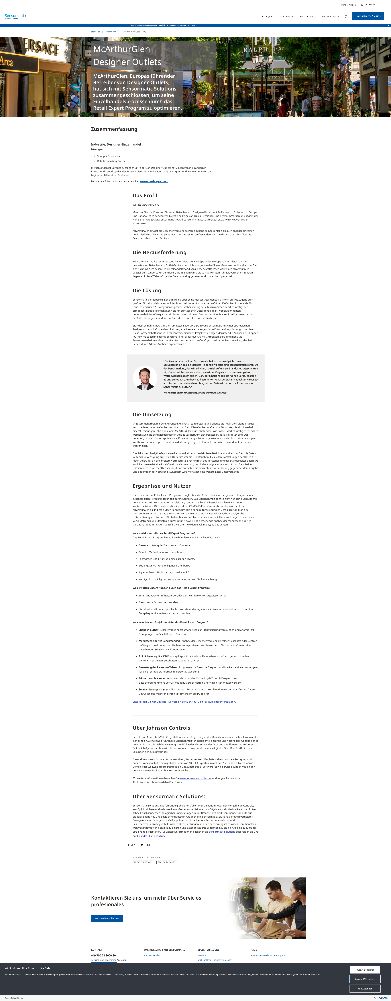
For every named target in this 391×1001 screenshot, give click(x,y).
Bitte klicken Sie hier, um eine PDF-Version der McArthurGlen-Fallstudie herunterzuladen (184, 701)
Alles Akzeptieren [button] (365, 969)
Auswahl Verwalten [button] (365, 979)
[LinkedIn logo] (142, 845)
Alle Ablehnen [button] (365, 988)
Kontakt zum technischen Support (268, 955)
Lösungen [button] (266, 16)
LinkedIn (142, 836)
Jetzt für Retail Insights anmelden (215, 959)
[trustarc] (382, 998)
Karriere (202, 955)
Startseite (95, 31)
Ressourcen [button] (306, 16)
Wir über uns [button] (329, 16)
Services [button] (286, 16)
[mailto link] (148, 845)
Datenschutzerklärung (14, 998)
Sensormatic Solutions (222, 831)
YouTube (161, 836)
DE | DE (368, 4)
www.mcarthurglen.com (154, 181)
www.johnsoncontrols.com (196, 778)
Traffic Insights (166, 862)
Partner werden (348, 4)
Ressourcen (111, 31)
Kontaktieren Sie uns (368, 16)
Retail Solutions (143, 862)
